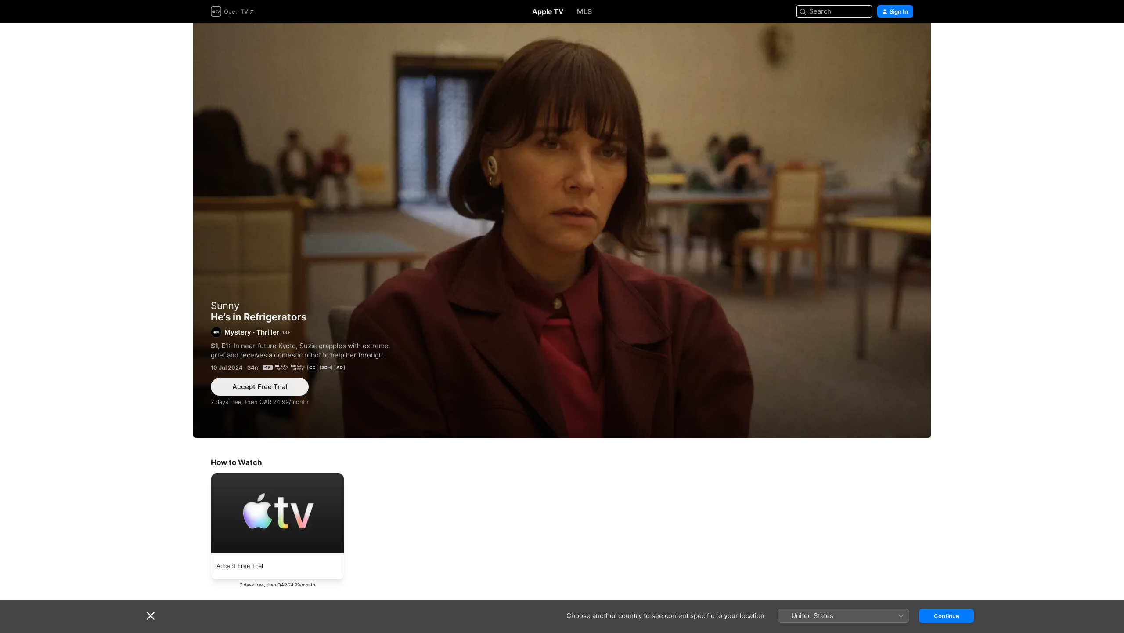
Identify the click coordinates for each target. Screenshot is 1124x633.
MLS (584, 11)
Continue (946, 615)
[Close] (151, 616)
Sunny (225, 305)
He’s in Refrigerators (562, 230)
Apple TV (548, 11)
